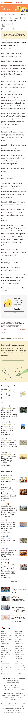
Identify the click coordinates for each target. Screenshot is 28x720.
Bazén (12, 685)
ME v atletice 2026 (5, 654)
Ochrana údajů (19, 706)
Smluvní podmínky (20, 704)
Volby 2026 (3, 633)
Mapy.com (13, 678)
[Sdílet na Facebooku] (2, 333)
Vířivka (22, 689)
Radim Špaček (10, 24)
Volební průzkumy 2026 (6, 635)
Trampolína (8, 687)
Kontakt (12, 706)
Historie (14, 338)
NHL (2, 658)
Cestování (4, 506)
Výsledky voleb (4, 637)
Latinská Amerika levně (6, 671)
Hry (2, 551)
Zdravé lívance (18, 652)
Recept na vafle (18, 656)
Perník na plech (18, 658)
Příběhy (4, 490)
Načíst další (14, 581)
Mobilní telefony (19, 693)
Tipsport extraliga (5, 652)
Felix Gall (17, 641)
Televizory (13, 697)
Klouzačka (19, 687)
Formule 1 (3, 656)
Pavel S (3, 548)
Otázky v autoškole (19, 671)
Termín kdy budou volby (6, 639)
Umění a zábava (6, 522)
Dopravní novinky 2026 (20, 667)
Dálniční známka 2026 (20, 665)
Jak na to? (14, 363)
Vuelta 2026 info (18, 633)
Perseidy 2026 (10, 680)
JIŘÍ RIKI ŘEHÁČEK (5, 475)
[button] (23, 394)
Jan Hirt (16, 637)
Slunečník (14, 687)
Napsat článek (14, 313)
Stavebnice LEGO (6, 695)
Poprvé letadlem (5, 665)
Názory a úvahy (6, 565)
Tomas (2, 520)
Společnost (20, 338)
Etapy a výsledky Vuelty (20, 635)
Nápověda (6, 706)
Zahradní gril (17, 689)
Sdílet (10, 29)
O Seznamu (11, 704)
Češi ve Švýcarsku (5, 669)
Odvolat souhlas (19, 708)
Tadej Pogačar (18, 639)
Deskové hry (7, 697)
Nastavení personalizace (13, 710)
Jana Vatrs (3, 562)
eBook (4, 29)
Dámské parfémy (15, 695)
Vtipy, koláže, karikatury (6, 479)
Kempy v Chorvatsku (6, 663)
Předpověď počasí (21, 678)
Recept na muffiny (19, 650)
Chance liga (4, 648)
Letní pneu (22, 695)
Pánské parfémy (13, 699)
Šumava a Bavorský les (6, 667)
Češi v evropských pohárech (13, 682)
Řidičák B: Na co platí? (20, 669)
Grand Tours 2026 (19, 643)
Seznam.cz (19, 2)
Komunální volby (5, 643)
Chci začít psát (13, 359)
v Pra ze (3, 536)
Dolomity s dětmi (5, 673)
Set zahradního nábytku (8, 689)
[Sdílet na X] (4, 333)
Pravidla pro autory (8, 708)
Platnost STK (18, 673)
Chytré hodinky (19, 697)
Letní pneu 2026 (18, 663)
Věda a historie (6, 392)
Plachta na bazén (19, 685)
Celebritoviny (4, 487)
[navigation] (2, 2)
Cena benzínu (17, 680)
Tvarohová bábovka (19, 654)
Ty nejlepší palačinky (19, 648)
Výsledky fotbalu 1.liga (6, 650)
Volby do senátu (4, 641)
